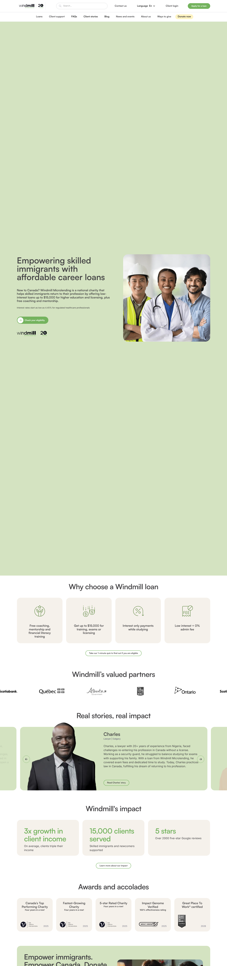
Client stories (91, 16)
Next (201, 759)
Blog (106, 16)
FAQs (74, 16)
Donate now (184, 16)
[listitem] (113, 296)
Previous (27, 759)
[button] (146, 5)
